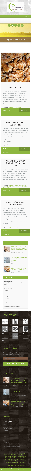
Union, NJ (8, 465)
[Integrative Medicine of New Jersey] (15, 12)
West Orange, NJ (21, 465)
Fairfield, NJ (22, 457)
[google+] (15, 24)
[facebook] (9, 24)
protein (6, 146)
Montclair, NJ (11, 460)
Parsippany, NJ (8, 462)
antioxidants (11, 107)
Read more (24, 110)
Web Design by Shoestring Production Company (17, 469)
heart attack (5, 186)
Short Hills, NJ (22, 462)
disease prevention (22, 145)
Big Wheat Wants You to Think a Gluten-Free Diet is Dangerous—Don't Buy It (18, 268)
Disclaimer (3, 469)
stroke (25, 186)
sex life (21, 186)
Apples (16, 185)
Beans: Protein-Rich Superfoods (15, 123)
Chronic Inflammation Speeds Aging (15, 203)
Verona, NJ (13, 465)
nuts (16, 107)
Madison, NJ (23, 459)
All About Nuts (15, 87)
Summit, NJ (23, 464)
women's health (6, 187)
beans (16, 145)
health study (20, 227)
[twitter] (12, 24)
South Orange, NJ (8, 464)
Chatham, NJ (8, 457)
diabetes (24, 185)
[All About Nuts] (15, 68)
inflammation (5, 228)
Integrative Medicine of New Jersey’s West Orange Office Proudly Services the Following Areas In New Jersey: (15, 453)
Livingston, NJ (16, 459)
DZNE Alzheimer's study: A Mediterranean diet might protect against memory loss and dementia (19, 249)
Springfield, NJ (16, 464)
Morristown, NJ (18, 460)
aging (10, 227)
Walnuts (19, 107)
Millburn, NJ (5, 460)
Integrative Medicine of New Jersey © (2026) (11, 469)
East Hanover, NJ (15, 457)
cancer (20, 185)
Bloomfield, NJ (8, 456)
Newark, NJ (25, 460)
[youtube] (22, 24)
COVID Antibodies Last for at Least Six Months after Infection (19, 259)
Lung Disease (12, 186)
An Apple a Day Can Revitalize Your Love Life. (15, 163)
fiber (4, 146)
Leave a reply (6, 110)
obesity (17, 186)
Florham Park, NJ (8, 459)
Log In (27, 16)
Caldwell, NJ (14, 456)
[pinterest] (18, 24)
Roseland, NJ (15, 462)
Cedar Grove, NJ (22, 456)
